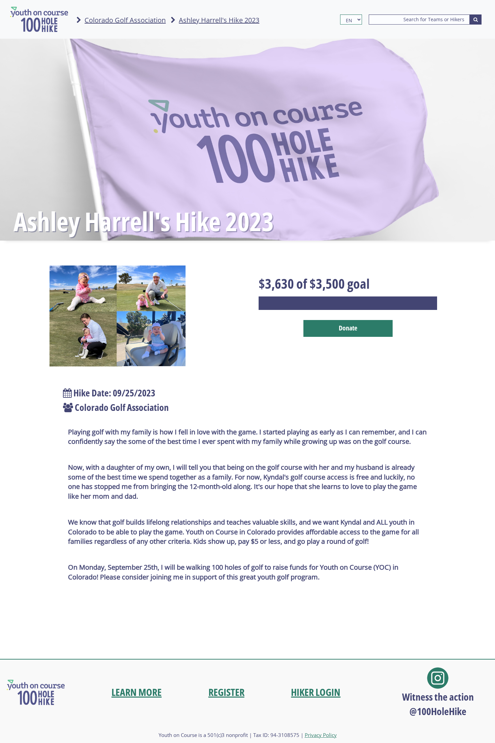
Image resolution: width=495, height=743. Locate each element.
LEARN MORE (136, 692)
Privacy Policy (321, 735)
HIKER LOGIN (315, 692)
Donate (348, 327)
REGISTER (226, 692)
